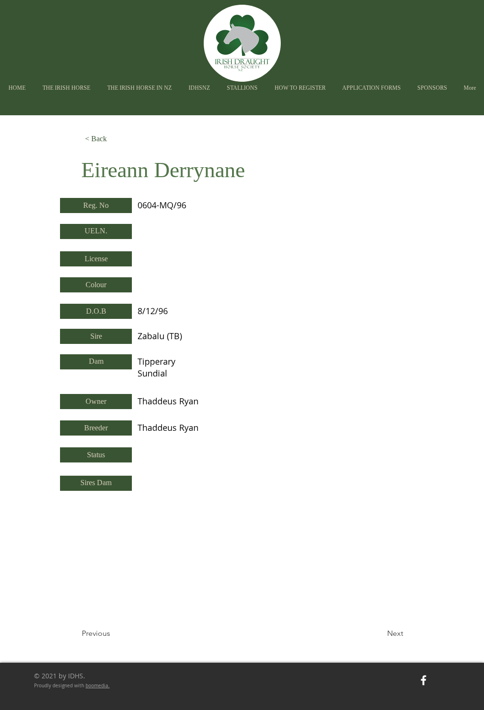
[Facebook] (423, 680)
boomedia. (98, 686)
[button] (199, 88)
